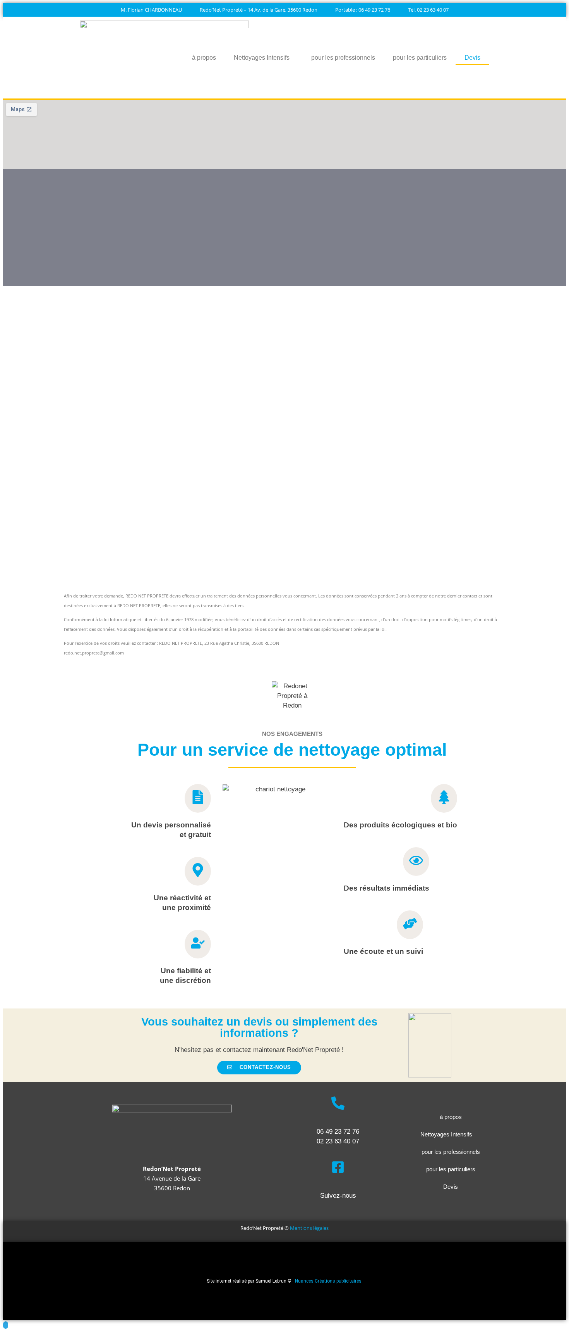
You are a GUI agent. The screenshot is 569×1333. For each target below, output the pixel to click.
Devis (472, 57)
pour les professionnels (343, 57)
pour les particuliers (420, 57)
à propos (204, 57)
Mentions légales (309, 1227)
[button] (259, 1067)
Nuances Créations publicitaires (329, 1281)
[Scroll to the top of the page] (5, 1325)
